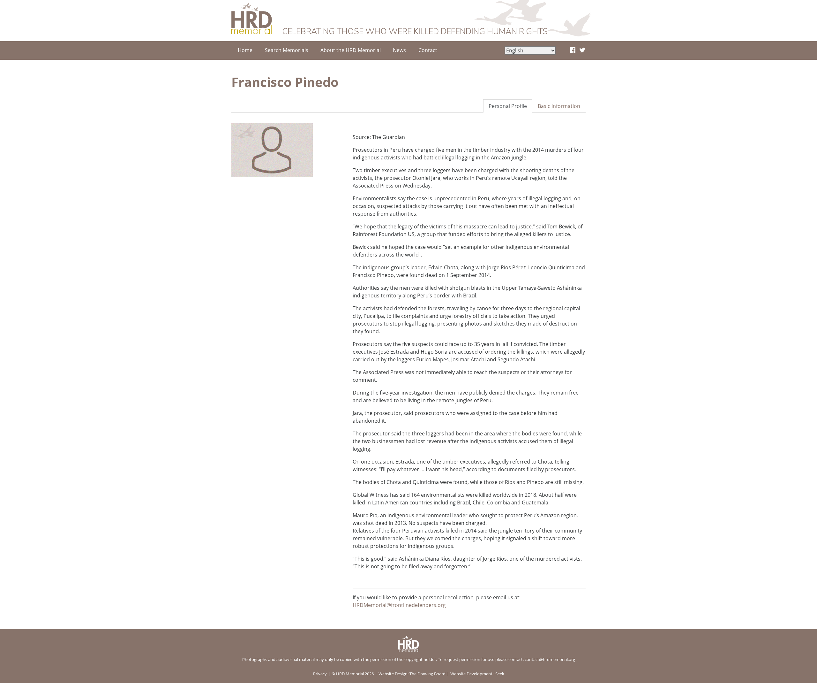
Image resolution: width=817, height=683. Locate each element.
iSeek (499, 674)
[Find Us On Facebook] (572, 50)
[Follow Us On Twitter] (582, 50)
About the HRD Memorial (350, 50)
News (399, 50)
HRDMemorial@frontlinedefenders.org (399, 605)
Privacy (320, 674)
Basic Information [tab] (559, 106)
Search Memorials (286, 50)
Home (245, 50)
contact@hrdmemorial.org (550, 659)
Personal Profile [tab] (508, 106)
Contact (427, 50)
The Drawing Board (427, 674)
